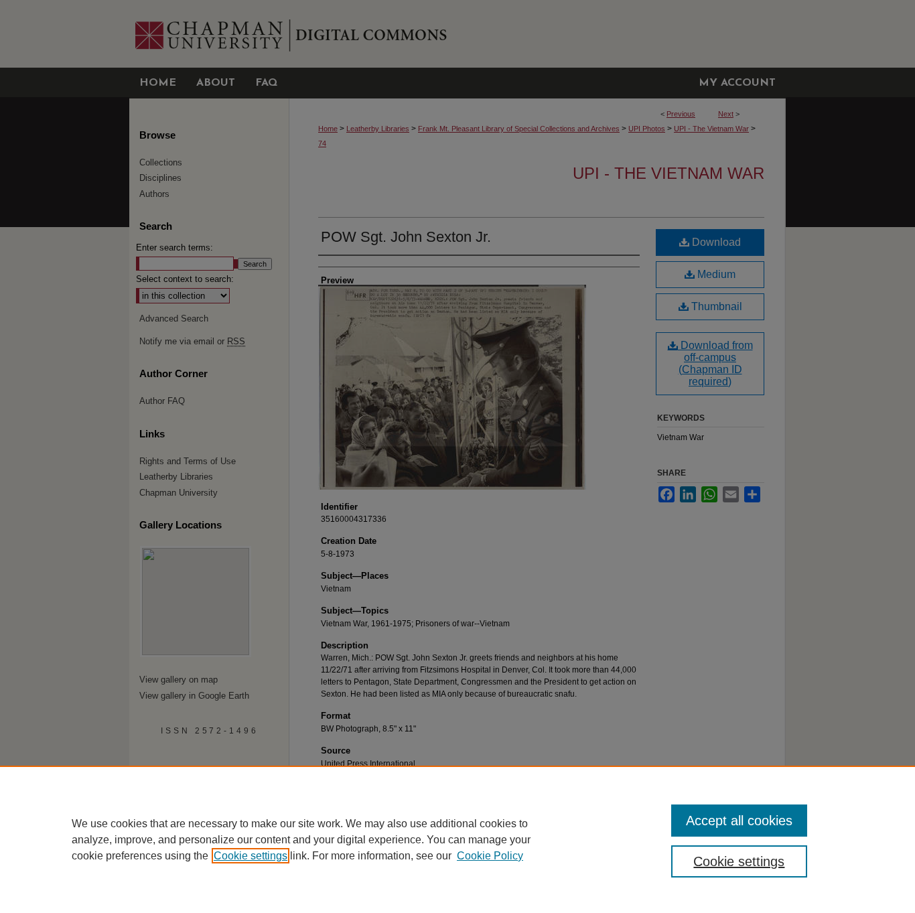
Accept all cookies (739, 820)
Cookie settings (250, 855)
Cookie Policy (490, 855)
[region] (457, 839)
